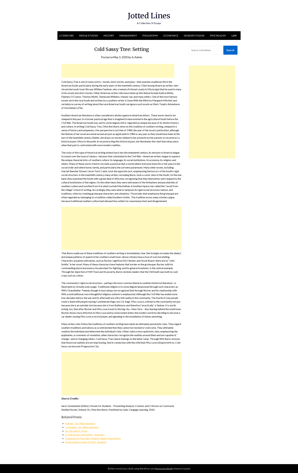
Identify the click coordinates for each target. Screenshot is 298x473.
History (109, 35)
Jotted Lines (149, 15)
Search (230, 50)
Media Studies (88, 35)
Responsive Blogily (164, 468)
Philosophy (150, 35)
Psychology (218, 35)
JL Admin (137, 57)
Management (128, 35)
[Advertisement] (117, 71)
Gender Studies (194, 35)
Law (234, 35)
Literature (66, 35)
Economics (170, 35)
